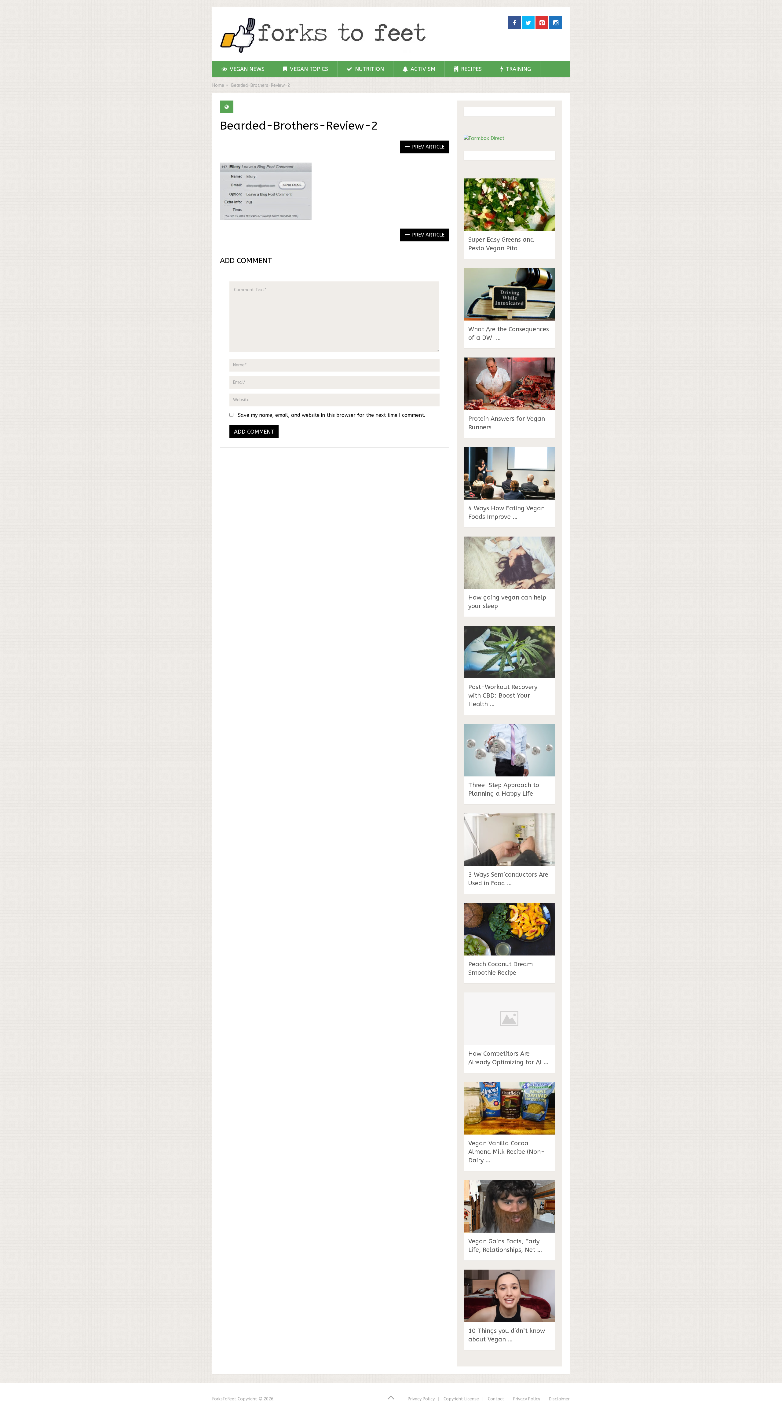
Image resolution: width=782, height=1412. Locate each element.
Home (218, 85)
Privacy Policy (421, 1399)
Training (517, 69)
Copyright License (461, 1399)
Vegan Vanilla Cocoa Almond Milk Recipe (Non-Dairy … (506, 1152)
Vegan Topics (308, 69)
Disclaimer (559, 1399)
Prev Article (427, 147)
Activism (422, 69)
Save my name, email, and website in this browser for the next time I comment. (331, 415)
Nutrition (368, 69)
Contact (496, 1399)
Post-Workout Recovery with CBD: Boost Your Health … (502, 696)
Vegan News (246, 69)
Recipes (470, 69)
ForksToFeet (224, 1399)
